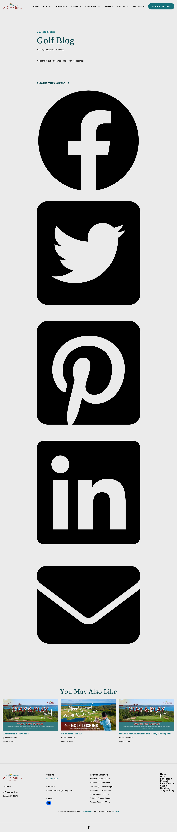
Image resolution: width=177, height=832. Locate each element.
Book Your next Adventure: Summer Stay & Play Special (145, 734)
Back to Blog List (46, 32)
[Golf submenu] (49, 6)
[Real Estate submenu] (99, 6)
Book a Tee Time (161, 6)
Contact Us (87, 811)
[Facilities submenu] (66, 6)
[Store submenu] (112, 6)
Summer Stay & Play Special (16, 734)
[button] (88, 192)
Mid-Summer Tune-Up (71, 734)
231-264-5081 (52, 779)
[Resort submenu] (80, 6)
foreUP (116, 811)
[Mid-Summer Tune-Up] (88, 715)
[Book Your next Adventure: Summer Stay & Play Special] (146, 715)
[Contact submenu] (127, 6)
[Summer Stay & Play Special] (30, 715)
